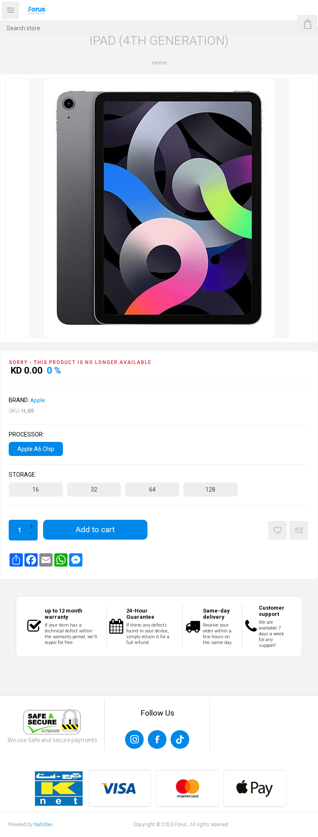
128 (210, 489)
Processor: (26, 434)
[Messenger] (75, 560)
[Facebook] (31, 560)
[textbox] (159, 28)
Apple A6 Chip (35, 449)
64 (152, 489)
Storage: (22, 475)
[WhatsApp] (60, 560)
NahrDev (43, 824)
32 (94, 489)
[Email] (46, 560)
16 (35, 489)
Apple (37, 400)
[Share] (16, 560)
